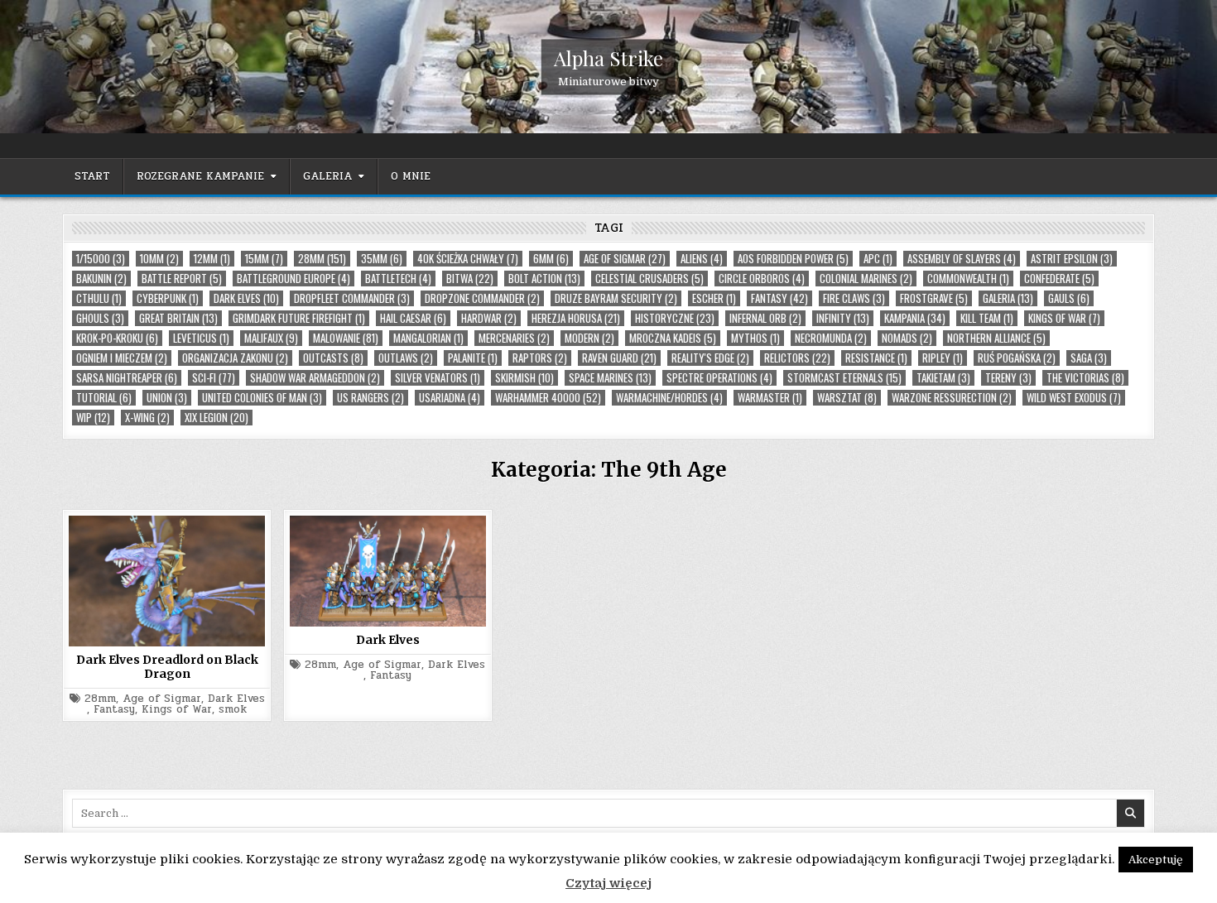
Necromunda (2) (831, 338)
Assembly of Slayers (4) (961, 259)
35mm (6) (381, 259)
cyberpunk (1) (168, 298)
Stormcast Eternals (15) (844, 378)
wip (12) (93, 417)
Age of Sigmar (162, 699)
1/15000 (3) (100, 259)
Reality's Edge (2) (710, 358)
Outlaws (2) (405, 358)
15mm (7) (264, 259)
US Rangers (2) (370, 398)
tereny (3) (1008, 378)
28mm (100, 699)
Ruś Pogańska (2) (1017, 358)
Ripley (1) (942, 358)
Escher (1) (714, 298)
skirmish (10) (524, 378)
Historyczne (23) (674, 318)
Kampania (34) (914, 318)
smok (233, 709)
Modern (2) (589, 338)
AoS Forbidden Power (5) (793, 259)
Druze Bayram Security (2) (616, 298)
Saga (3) (1088, 358)
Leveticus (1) (201, 338)
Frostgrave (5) (934, 298)
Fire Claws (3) (854, 298)
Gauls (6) (1069, 298)
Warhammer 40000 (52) (548, 398)
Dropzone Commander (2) (482, 298)
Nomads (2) (907, 338)
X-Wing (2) (147, 417)
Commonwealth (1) (968, 278)
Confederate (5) (1059, 278)
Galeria (327, 176)
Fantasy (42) (779, 298)
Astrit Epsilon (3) (1072, 259)
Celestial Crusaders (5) (649, 278)
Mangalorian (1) (428, 338)
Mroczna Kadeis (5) (672, 338)
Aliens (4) (702, 259)
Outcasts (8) (333, 358)
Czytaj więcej (608, 883)
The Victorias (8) (1085, 378)
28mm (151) (322, 259)
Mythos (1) (755, 338)
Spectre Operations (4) (719, 378)
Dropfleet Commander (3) (352, 298)
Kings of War (177, 709)
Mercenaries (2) (514, 338)
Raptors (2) (539, 358)
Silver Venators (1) (437, 378)
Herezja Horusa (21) (576, 318)
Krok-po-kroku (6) (117, 338)
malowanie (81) (345, 338)
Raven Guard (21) (619, 358)
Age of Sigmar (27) (625, 259)
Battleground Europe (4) (293, 278)
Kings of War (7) (1064, 318)
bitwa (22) (469, 278)
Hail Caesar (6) (413, 318)
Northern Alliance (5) (996, 338)
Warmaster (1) (770, 398)
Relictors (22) (797, 358)
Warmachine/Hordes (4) (669, 398)
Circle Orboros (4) (762, 278)
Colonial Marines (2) (866, 278)
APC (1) (877, 259)
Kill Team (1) (986, 318)
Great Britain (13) (178, 318)
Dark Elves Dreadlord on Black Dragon (167, 666)
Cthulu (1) (99, 298)
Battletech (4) (398, 278)
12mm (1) (212, 259)
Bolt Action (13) (544, 278)
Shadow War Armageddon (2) (315, 378)
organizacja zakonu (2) (235, 358)
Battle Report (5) (182, 278)
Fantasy (114, 709)
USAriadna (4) (449, 398)
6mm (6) (551, 259)
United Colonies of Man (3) (262, 398)
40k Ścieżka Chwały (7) (467, 259)
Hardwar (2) (489, 318)
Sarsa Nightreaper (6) (126, 378)
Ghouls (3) (100, 318)
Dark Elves (236, 699)
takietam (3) (943, 378)
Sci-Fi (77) (213, 378)
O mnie (411, 176)
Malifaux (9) (271, 338)
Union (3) (167, 398)
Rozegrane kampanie (200, 176)
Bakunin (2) (101, 278)
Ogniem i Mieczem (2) (121, 358)
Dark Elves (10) (246, 298)
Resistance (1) (876, 358)
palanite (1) (473, 358)
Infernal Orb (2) (765, 318)
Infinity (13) (842, 318)
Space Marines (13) (610, 378)
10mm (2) (159, 259)
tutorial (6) (104, 398)
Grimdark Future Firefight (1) (299, 318)
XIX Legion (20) (216, 417)
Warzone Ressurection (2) (952, 398)
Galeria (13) (1008, 298)
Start (92, 176)
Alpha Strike (608, 57)
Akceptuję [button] (1155, 859)
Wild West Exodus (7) (1074, 398)
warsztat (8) (847, 398)
